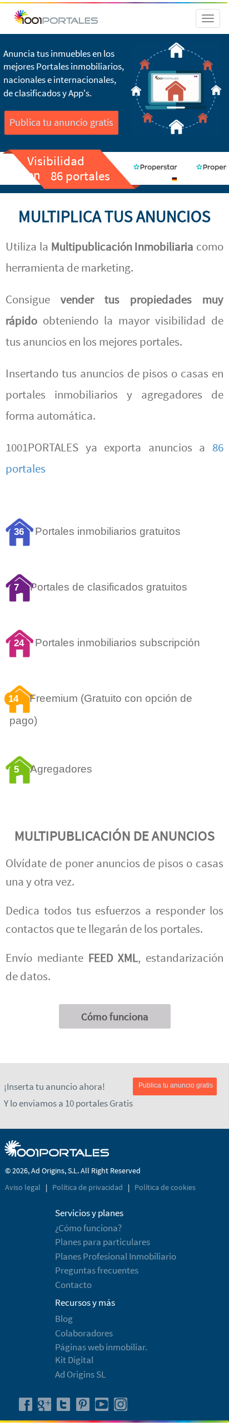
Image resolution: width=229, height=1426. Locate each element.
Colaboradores (84, 1333)
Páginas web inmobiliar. (101, 1347)
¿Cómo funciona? (88, 1228)
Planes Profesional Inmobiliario (115, 1256)
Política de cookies (165, 1187)
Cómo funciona (114, 1016)
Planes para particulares (102, 1242)
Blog (64, 1318)
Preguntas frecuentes (96, 1270)
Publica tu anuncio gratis (61, 122)
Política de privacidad (88, 1187)
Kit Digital (74, 1360)
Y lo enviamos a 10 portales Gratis (68, 1103)
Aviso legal (23, 1187)
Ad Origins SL (80, 1374)
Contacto (73, 1285)
